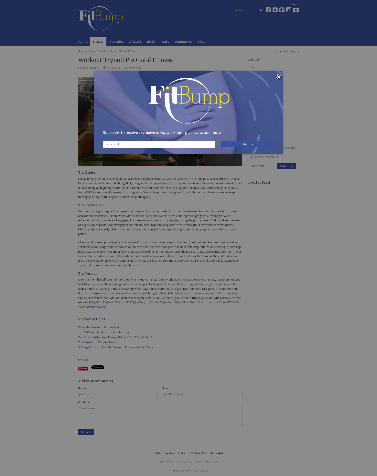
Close (279, 77)
